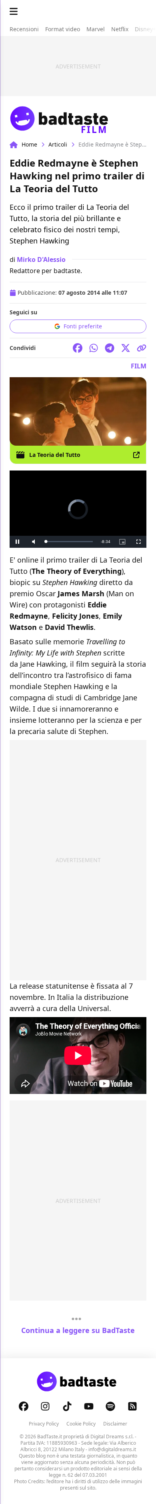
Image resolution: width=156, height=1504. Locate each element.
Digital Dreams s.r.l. (112, 1436)
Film (138, 366)
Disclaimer (115, 1423)
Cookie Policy (81, 1423)
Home (29, 144)
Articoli (57, 144)
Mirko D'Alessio (41, 259)
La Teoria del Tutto (54, 454)
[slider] (69, 541)
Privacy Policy (44, 1423)
